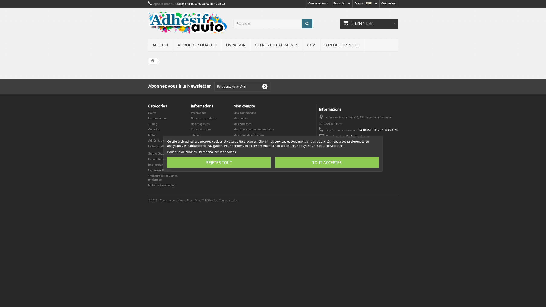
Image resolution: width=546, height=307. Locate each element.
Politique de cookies (182, 152)
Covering (154, 129)
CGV (311, 45)
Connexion (388, 3)
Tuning (152, 124)
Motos (152, 135)
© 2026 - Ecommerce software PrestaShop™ (176, 200)
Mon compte (244, 106)
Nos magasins (200, 124)
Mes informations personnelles (254, 129)
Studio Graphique (160, 153)
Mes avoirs (241, 118)
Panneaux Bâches (160, 170)
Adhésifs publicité (160, 140)
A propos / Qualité (197, 45)
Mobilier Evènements (162, 185)
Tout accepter (327, 162)
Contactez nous (342, 45)
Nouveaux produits (203, 118)
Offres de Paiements (276, 45)
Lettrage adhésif (158, 146)
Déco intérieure (158, 159)
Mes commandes (245, 112)
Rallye (152, 112)
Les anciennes (157, 118)
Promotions (198, 112)
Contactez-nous (318, 3)
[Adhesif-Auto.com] (187, 22)
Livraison (236, 45)
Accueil (160, 45)
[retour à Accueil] (153, 61)
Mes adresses (242, 124)
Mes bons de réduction (249, 135)
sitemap (196, 135)
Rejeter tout (219, 162)
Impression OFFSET (161, 164)
